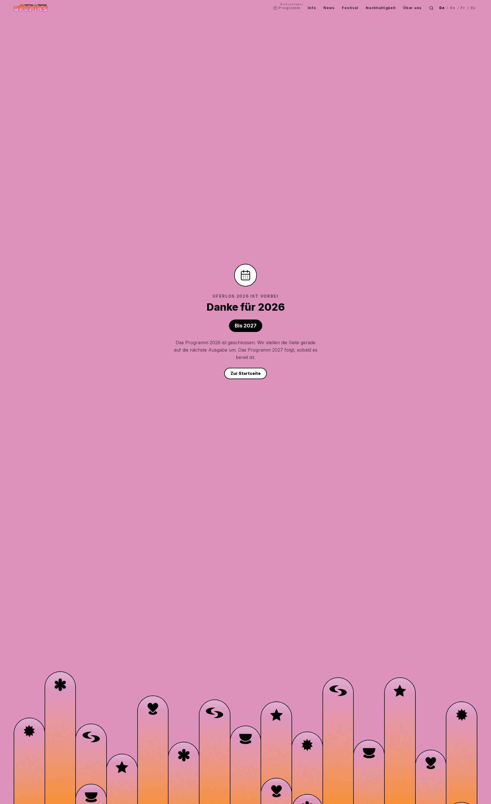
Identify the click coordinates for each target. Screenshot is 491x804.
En (452, 8)
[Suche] (431, 7)
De (441, 8)
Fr (463, 8)
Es (473, 8)
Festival (350, 8)
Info (312, 8)
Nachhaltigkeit (381, 8)
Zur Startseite (245, 373)
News (328, 8)
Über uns (412, 8)
